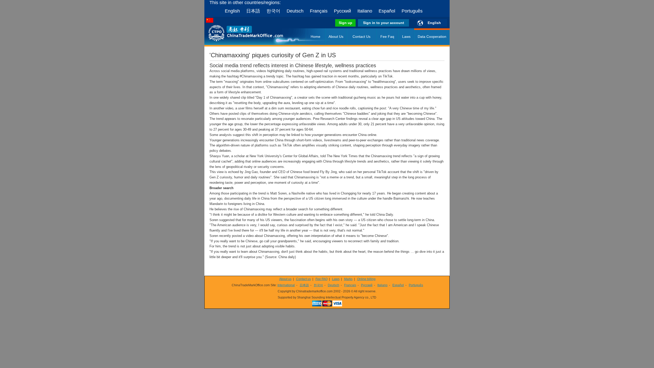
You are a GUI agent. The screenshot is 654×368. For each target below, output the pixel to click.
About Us (336, 36)
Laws (406, 36)
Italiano (364, 11)
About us (285, 279)
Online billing (366, 279)
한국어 (273, 11)
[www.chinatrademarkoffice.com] (238, 44)
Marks (348, 279)
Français (319, 11)
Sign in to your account (383, 23)
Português (412, 11)
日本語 (253, 11)
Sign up (345, 23)
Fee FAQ (322, 279)
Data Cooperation (432, 36)
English (232, 11)
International (286, 285)
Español (387, 11)
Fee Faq (387, 36)
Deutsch (295, 11)
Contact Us (361, 36)
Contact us (303, 279)
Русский (342, 11)
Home (315, 36)
